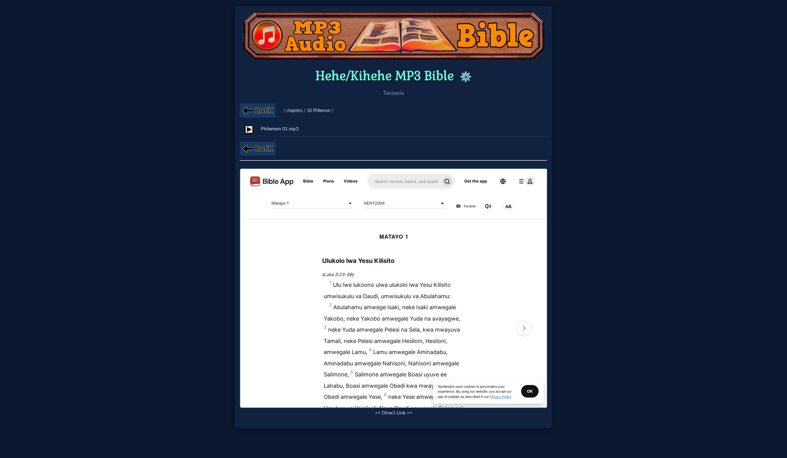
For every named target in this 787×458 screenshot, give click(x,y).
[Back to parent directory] (257, 110)
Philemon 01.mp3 (280, 128)
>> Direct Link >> (393, 412)
